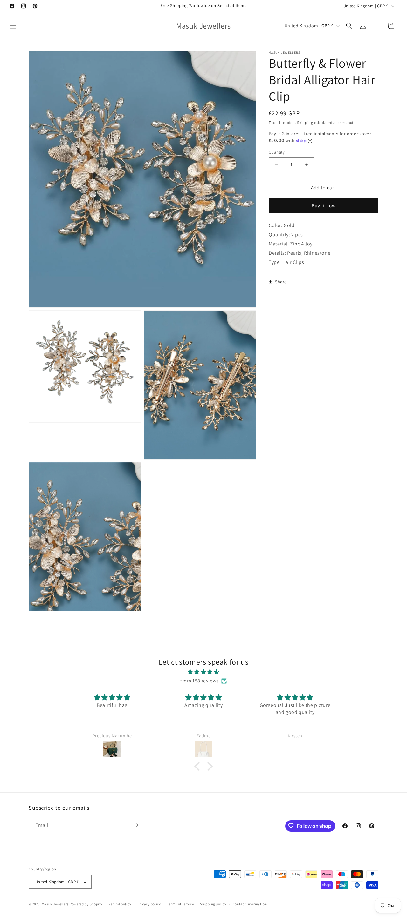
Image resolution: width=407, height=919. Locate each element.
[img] (203, 671)
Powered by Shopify (86, 904)
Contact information (250, 904)
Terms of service (180, 904)
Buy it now (324, 206)
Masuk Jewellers (55, 904)
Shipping (305, 122)
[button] (13, 26)
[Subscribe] (136, 825)
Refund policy (119, 904)
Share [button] (281, 282)
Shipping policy (213, 904)
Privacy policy (149, 904)
